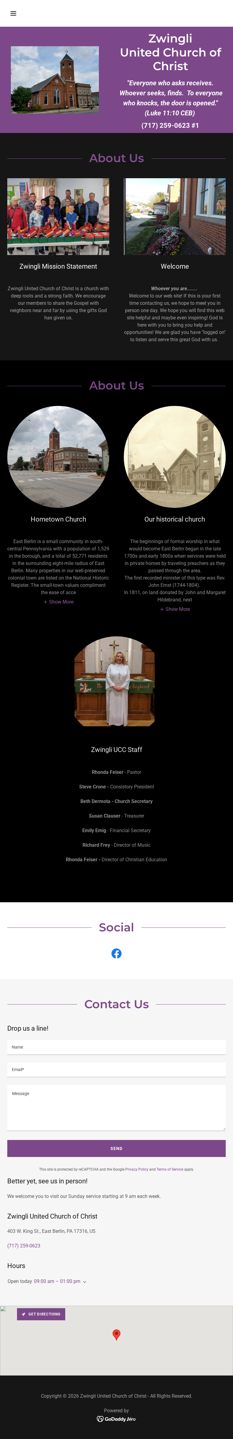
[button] (32, 13)
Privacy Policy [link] (136, 1169)
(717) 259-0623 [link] (165, 125)
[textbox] (116, 1047)
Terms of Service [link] (170, 1169)
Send (116, 1148)
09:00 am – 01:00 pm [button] (57, 1281)
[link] (116, 954)
